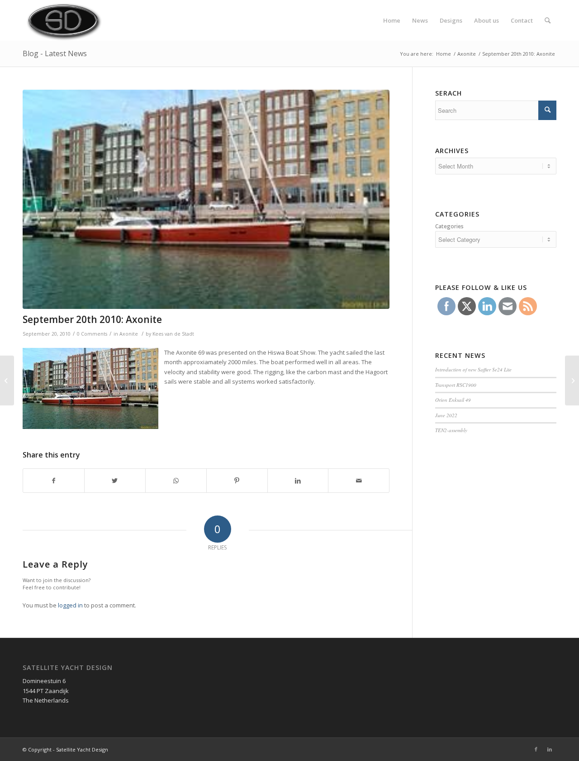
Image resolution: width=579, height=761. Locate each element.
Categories (449, 226)
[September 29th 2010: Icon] (572, 380)
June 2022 (446, 415)
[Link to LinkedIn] (549, 749)
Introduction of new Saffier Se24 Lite (473, 369)
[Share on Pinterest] (237, 480)
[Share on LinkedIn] (298, 480)
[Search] (547, 20)
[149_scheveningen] (206, 199)
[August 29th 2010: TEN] (7, 380)
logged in (70, 605)
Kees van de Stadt (173, 334)
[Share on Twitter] (115, 480)
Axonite (466, 53)
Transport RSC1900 (455, 384)
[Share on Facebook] (53, 480)
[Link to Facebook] (536, 749)
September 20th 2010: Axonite (92, 319)
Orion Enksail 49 (453, 399)
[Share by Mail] (358, 480)
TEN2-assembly (451, 430)
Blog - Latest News (55, 53)
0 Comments (92, 334)
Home (443, 53)
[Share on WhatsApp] (176, 480)
